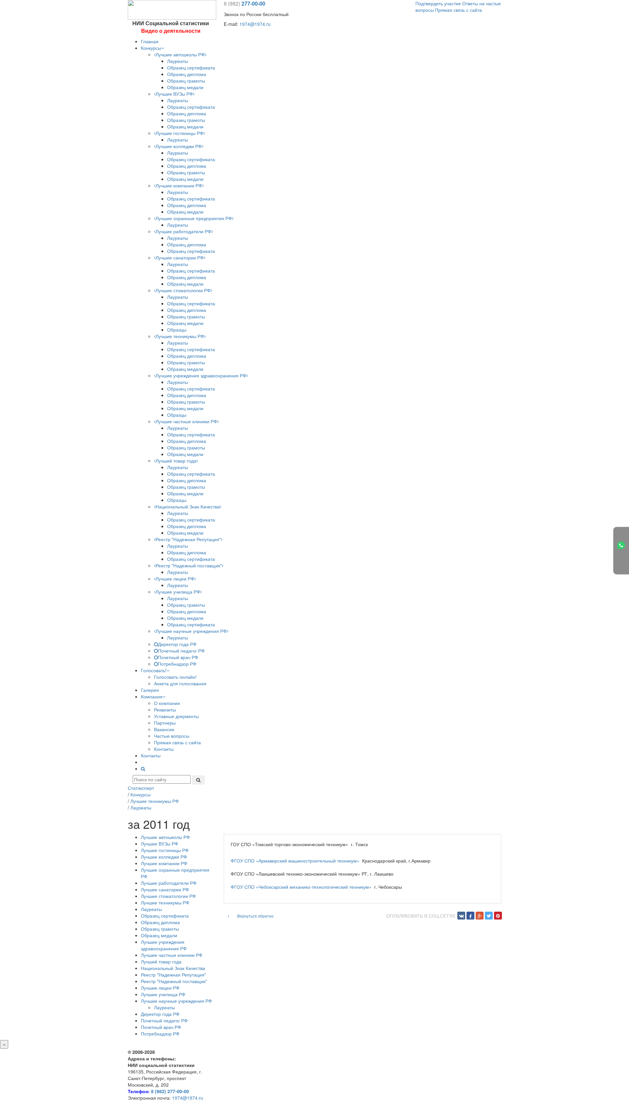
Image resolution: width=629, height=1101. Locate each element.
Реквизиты (165, 709)
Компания (151, 696)
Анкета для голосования (180, 683)
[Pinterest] (498, 916)
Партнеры (165, 722)
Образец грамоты (186, 80)
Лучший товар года (176, 460)
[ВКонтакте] (461, 916)
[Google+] (480, 916)
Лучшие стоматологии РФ (183, 290)
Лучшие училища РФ (178, 591)
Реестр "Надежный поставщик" (189, 565)
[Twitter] (489, 916)
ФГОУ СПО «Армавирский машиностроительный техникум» (295, 860)
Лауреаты (177, 61)
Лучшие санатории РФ (180, 257)
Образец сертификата (191, 67)
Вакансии (164, 729)
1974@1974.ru (255, 24)
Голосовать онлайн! (175, 677)
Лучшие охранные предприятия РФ (194, 218)
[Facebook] (470, 916)
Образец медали (185, 87)
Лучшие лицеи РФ (175, 578)
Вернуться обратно (255, 916)
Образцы (176, 329)
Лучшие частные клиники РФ (186, 421)
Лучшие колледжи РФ (179, 146)
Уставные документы (176, 716)
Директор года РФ (177, 644)
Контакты (164, 749)
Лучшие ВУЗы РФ (174, 93)
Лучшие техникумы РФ (180, 336)
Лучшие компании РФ (179, 185)
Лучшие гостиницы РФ (179, 133)
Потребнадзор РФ (177, 663)
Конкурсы (151, 48)
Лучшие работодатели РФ (183, 231)
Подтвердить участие (438, 3)
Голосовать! (153, 670)
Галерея (150, 690)
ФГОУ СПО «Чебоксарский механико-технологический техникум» (301, 886)
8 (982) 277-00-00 (170, 1091)
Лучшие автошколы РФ (180, 54)
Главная (150, 41)
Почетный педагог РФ (181, 650)
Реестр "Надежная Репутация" (188, 539)
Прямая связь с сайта (458, 10)
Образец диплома (186, 74)
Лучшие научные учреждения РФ (191, 631)
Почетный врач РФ (178, 657)
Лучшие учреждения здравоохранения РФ (201, 375)
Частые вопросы (171, 735)
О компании (167, 703)
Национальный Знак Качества (188, 506)
